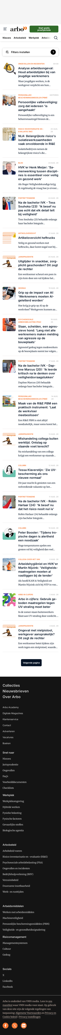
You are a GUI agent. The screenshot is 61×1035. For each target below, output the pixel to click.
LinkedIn (8, 981)
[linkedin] (24, 1026)
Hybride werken (11, 807)
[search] (55, 38)
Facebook (8, 986)
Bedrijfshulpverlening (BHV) (18, 874)
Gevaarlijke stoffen (13, 824)
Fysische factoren (12, 818)
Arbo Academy (11, 707)
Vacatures (8, 737)
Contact (7, 725)
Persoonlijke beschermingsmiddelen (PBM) (26, 923)
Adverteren (9, 731)
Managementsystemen (15, 943)
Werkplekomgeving (13, 801)
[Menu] (5, 29)
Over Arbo (11, 697)
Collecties (11, 685)
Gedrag (6, 954)
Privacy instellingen (30, 1016)
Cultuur (7, 948)
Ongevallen (9, 770)
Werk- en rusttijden (13, 891)
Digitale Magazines (13, 713)
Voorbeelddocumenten (15, 782)
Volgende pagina (31, 662)
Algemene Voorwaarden (28, 1012)
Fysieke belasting (12, 812)
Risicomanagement (14, 936)
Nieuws (7, 758)
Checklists (8, 787)
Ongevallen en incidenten (16, 868)
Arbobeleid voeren (12, 850)
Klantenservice (10, 719)
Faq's (5, 776)
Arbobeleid (9, 844)
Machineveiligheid (13, 918)
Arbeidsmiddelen (13, 906)
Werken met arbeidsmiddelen (18, 912)
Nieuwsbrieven (16, 691)
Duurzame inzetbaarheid (16, 885)
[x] (15, 1026)
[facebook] (5, 1026)
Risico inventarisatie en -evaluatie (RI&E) (25, 856)
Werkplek (8, 795)
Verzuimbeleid (10, 880)
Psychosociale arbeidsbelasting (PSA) (23, 862)
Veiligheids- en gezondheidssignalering (24, 929)
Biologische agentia (13, 830)
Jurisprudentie (10, 764)
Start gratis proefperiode (44, 29)
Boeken (7, 743)
